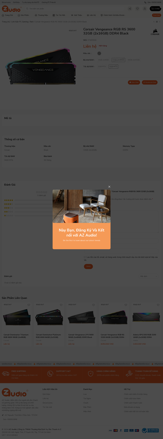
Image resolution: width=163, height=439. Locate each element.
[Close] (109, 187)
